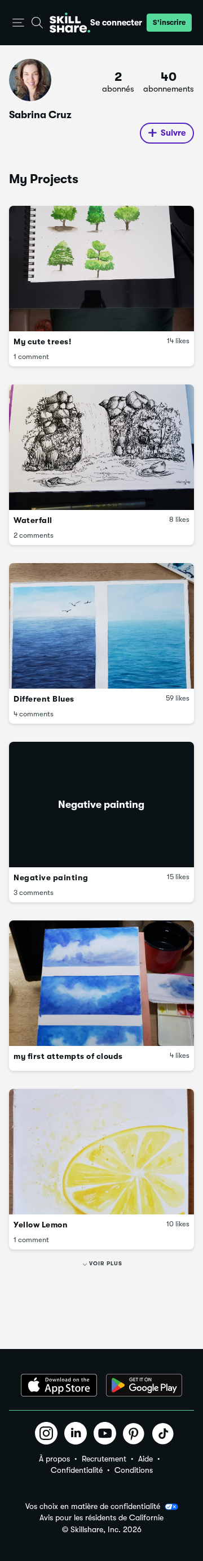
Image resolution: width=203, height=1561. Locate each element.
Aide (145, 1458)
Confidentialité (77, 1469)
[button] (18, 23)
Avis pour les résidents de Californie (101, 1518)
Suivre (173, 133)
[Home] (70, 22)
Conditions (133, 1469)
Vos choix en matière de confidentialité (92, 1506)
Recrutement (104, 1458)
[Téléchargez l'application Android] (144, 1385)
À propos (54, 1458)
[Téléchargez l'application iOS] (59, 1385)
